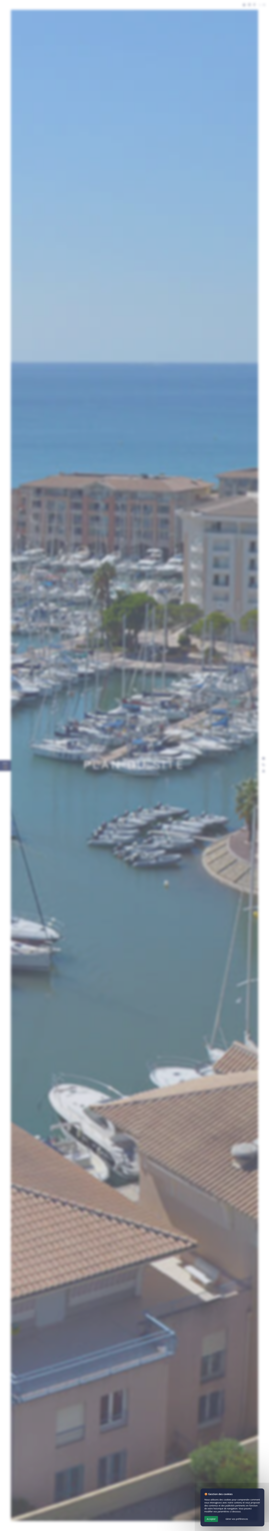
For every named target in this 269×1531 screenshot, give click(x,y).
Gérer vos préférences (237, 1518)
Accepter (211, 1518)
